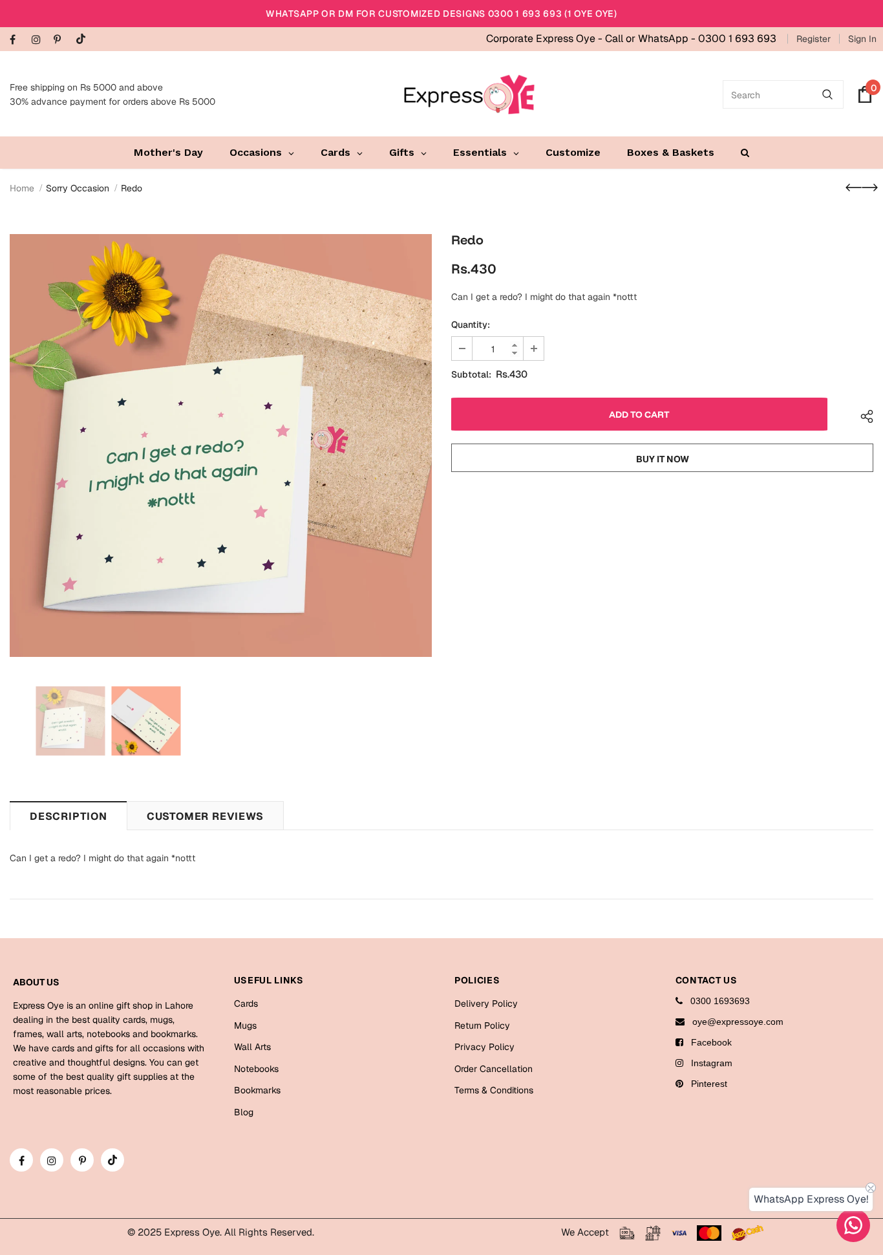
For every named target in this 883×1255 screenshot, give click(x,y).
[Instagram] (40, 40)
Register (813, 39)
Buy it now (662, 459)
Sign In (862, 39)
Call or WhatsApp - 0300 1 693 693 (690, 38)
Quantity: (470, 324)
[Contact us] (853, 1225)
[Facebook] (18, 40)
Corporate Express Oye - (545, 38)
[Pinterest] (62, 40)
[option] (221, 445)
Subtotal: (471, 374)
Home (22, 188)
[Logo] (469, 94)
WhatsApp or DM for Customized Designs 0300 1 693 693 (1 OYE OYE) (441, 13)
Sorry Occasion (77, 188)
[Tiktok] (84, 40)
